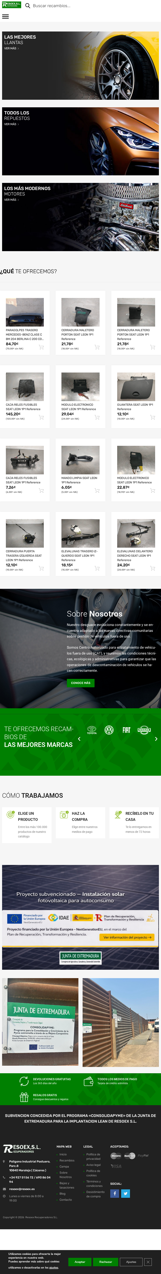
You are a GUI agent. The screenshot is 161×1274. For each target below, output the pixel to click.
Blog (62, 1193)
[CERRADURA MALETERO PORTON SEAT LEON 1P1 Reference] (80, 312)
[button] (79, 738)
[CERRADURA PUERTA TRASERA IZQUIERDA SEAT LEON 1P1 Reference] (25, 533)
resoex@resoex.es (22, 1189)
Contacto (66, 1200)
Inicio (63, 1154)
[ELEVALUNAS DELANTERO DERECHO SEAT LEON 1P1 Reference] (136, 533)
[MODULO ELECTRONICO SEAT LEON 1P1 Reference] (80, 387)
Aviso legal (93, 1165)
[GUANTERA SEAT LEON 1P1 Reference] (136, 387)
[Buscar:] (89, 6)
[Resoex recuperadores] (11, 4)
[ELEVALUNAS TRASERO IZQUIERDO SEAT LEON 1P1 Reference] (80, 533)
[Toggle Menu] (5, 17)
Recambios (67, 1160)
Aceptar (80, 1262)
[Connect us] (114, 1193)
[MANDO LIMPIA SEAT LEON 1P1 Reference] (80, 460)
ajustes (53, 1268)
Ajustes (131, 1262)
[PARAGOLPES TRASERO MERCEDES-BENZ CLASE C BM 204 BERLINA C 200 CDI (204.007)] (25, 312)
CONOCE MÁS (80, 683)
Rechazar (105, 1262)
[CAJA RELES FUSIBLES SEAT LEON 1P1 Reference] (25, 387)
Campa (64, 1166)
